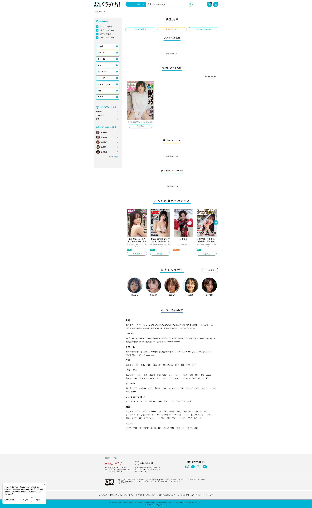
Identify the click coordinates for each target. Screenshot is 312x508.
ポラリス (141, 355)
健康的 (132, 378)
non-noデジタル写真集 (206, 338)
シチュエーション (105, 84)
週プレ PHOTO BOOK (135, 338)
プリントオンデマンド (201, 352)
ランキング (100, 115)
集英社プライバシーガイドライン (121, 495)
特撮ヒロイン (134, 418)
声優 (188, 411)
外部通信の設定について (166, 495)
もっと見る (210, 270)
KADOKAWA (153, 325)
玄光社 (182, 325)
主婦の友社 (203, 325)
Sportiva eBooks (173, 342)
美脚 (194, 375)
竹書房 (139, 328)
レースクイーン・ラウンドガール (143, 415)
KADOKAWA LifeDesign (169, 325)
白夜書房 (167, 328)
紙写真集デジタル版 (134, 352)
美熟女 (161, 388)
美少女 (132, 388)
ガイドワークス (140, 325)
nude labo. (150, 355)
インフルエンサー (201, 415)
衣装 (99, 65)
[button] (215, 222)
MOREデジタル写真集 (187, 338)
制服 (146, 365)
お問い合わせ (196, 495)
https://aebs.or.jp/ (123, 483)
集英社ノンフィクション (156, 342)
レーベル (101, 53)
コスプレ (133, 365)
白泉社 (160, 328)
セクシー (209, 388)
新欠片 (153, 328)
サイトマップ (208, 495)
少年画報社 (130, 328)
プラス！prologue (150, 352)
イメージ (101, 78)
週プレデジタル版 (107, 30)
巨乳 (150, 375)
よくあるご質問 (183, 495)
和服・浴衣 (189, 365)
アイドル (149, 411)
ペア (131, 401)
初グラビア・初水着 (151, 428)
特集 (97, 119)
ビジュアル (102, 72)
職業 (99, 91)
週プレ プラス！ (106, 34)
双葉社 (175, 328)
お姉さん (147, 388)
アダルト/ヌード (194, 418)
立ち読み (140, 126)
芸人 (166, 418)
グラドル (133, 411)
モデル (175, 411)
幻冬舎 (188, 325)
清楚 (131, 391)
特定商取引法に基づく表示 (145, 495)
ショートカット (178, 375)
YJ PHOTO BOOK (153, 338)
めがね (173, 365)
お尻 (162, 375)
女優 (163, 411)
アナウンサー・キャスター (175, 415)
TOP (95, 12)
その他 (100, 97)
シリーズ (101, 59)
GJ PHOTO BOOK (169, 338)
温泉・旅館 (184, 401)
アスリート (179, 418)
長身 (206, 375)
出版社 (100, 46)
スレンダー (134, 375)
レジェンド (152, 418)
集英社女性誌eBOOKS (135, 342)
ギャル (204, 378)
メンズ (169, 428)
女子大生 (201, 411)
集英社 (195, 325)
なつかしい (176, 388)
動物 (181, 428)
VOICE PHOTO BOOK (181, 352)
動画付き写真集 (165, 352)
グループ (156, 401)
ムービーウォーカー (187, 328)
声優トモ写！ (131, 355)
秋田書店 (129, 325)
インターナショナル (186, 378)
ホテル (169, 401)
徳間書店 (146, 328)
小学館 (211, 325)
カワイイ (193, 388)
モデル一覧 (113, 157)
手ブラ (132, 428)
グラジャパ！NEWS (108, 38)
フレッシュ (148, 378)
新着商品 (99, 112)
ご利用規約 (103, 495)
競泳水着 (159, 365)
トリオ (142, 401)
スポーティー (165, 378)
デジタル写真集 (106, 27)
